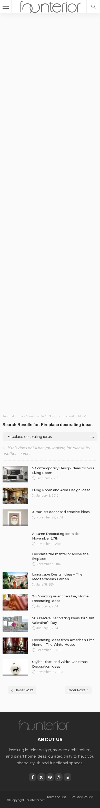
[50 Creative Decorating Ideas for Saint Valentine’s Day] (15, 624)
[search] (93, 6)
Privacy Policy (82, 797)
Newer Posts (23, 690)
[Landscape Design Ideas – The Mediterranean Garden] (15, 580)
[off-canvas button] (6, 7)
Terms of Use (56, 797)
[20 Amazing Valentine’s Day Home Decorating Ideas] (15, 602)
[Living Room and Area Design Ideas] (15, 496)
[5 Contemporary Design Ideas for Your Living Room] (15, 474)
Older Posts (76, 690)
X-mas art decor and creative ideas (61, 512)
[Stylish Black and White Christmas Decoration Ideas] (15, 667)
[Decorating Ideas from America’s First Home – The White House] (15, 646)
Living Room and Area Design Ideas (61, 490)
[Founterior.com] (50, 6)
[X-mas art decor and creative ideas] (15, 517)
